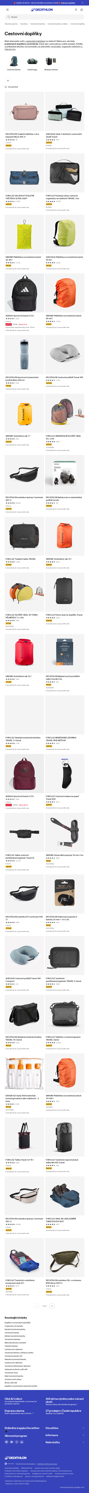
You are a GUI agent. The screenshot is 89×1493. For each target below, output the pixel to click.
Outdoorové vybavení (13, 1349)
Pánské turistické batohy (15, 1329)
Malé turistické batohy (14, 1376)
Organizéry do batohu (14, 1326)
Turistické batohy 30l (13, 1356)
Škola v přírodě (11, 1383)
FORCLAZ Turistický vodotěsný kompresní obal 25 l (20, 1281)
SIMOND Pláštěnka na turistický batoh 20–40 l (23, 258)
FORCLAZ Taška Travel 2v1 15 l (20, 1160)
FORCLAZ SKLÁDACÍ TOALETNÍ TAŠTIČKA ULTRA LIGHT (20, 197)
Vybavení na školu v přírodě (16, 1369)
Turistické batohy (12, 1333)
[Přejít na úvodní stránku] (42, 9)
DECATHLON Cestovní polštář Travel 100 (64, 377)
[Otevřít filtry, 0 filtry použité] (8, 80)
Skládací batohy (51, 70)
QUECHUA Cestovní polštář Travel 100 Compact (23, 979)
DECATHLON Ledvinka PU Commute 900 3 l (24, 918)
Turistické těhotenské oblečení (17, 1366)
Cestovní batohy (14, 70)
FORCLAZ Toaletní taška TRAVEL (21, 559)
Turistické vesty (11, 1373)
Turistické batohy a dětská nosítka (19, 1353)
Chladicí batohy (11, 1346)
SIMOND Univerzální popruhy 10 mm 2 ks (64, 855)
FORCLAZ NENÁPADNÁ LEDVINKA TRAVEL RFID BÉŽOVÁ (61, 739)
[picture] (24, 111)
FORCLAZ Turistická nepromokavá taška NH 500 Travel (62, 1161)
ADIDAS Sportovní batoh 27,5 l (20, 316)
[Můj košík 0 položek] (81, 9)
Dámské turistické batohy (15, 1359)
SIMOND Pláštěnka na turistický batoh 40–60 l (64, 317)
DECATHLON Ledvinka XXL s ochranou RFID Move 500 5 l (64, 1281)
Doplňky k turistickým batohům (18, 1323)
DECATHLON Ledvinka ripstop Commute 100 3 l (24, 498)
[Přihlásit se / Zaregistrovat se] (76, 9)
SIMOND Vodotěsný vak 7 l (18, 436)
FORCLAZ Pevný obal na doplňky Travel (64, 615)
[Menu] (7, 9)
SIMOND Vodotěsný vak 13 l (58, 559)
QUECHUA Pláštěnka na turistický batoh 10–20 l (64, 258)
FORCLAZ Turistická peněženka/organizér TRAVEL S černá (63, 979)
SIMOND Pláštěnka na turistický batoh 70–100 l (64, 1097)
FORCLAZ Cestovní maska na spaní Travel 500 (62, 797)
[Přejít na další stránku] (52, 1306)
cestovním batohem (35, 41)
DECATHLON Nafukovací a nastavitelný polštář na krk (64, 498)
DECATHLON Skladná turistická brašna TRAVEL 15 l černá (24, 1038)
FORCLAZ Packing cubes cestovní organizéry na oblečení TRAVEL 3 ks (62, 197)
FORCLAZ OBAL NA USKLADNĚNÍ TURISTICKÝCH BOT (61, 1220)
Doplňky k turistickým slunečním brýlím (21, 1386)
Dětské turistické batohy (15, 1336)
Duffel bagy (32, 70)
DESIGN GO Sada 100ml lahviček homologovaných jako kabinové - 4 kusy (22, 1098)
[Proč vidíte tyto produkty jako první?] (6, 87)
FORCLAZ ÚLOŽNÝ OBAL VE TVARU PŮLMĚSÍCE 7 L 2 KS (22, 616)
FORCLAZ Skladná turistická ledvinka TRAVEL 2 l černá (23, 739)
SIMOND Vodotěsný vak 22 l (18, 676)
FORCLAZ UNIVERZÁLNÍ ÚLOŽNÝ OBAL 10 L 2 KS (63, 437)
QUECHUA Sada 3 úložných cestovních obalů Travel (64, 135)
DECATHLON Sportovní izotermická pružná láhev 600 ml (22, 378)
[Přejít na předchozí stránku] (37, 1306)
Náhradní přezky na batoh (15, 1343)
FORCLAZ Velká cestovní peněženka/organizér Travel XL (20, 856)
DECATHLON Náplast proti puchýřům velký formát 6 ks (63, 677)
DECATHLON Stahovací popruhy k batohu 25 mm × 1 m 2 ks (62, 918)
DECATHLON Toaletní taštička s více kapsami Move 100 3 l (22, 135)
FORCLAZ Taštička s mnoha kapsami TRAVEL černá (63, 1038)
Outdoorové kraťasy (13, 1379)
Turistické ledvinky (12, 1339)
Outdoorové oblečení (13, 1363)
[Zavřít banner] (82, 3)
